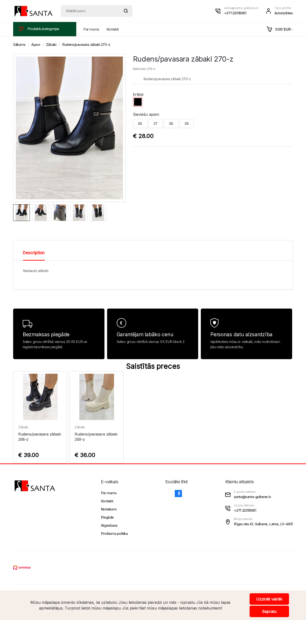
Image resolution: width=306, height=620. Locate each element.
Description (34, 252)
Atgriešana (109, 525)
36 (140, 123)
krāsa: (138, 94)
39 (187, 123)
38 (171, 123)
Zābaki (51, 44)
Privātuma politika (114, 533)
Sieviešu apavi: (146, 114)
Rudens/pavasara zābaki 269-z (96, 437)
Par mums (91, 29)
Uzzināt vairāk (269, 599)
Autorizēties (283, 13)
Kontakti (112, 29)
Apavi (35, 44)
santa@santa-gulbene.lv (241, 8)
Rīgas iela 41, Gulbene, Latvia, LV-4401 (263, 524)
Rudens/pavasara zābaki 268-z (39, 437)
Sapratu (269, 611)
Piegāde (107, 517)
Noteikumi (108, 509)
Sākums (19, 44)
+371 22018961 (235, 13)
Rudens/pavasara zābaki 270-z (86, 44)
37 (155, 123)
